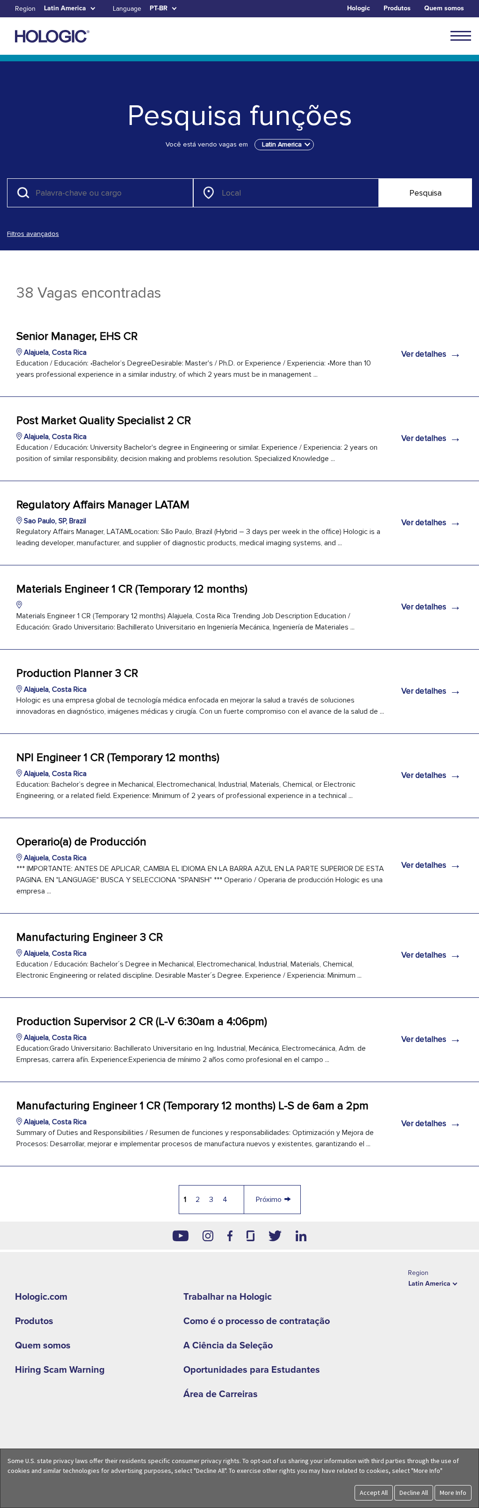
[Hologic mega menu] (460, 36)
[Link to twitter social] (275, 1235)
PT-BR (158, 8)
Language (127, 9)
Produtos (397, 8)
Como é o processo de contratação (256, 1321)
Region (25, 9)
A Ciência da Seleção (228, 1345)
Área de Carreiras (220, 1394)
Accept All (374, 1492)
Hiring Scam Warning (60, 1370)
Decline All (413, 1492)
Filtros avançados (33, 234)
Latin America (65, 8)
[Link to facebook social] (230, 1235)
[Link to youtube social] (181, 1235)
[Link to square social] (250, 1235)
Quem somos (444, 8)
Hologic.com (41, 1297)
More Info (453, 1492)
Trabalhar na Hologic (227, 1297)
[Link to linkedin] (301, 1235)
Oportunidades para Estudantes (251, 1370)
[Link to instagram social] (208, 1235)
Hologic (358, 8)
